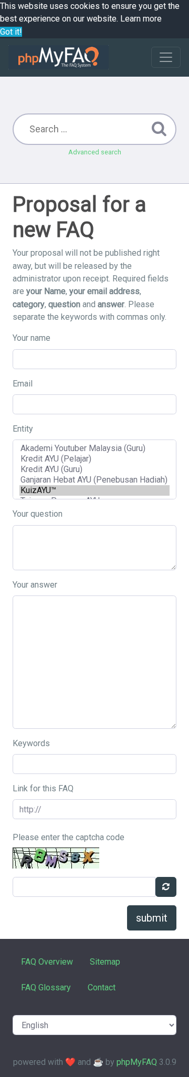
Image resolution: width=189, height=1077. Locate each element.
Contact (102, 987)
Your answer (35, 585)
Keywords (31, 743)
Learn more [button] (141, 19)
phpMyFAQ (137, 1062)
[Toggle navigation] (166, 57)
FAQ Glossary (46, 987)
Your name (31, 338)
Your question (37, 514)
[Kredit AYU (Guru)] (94, 469)
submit (151, 918)
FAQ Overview (47, 962)
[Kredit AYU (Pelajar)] (94, 459)
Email (23, 384)
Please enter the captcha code (68, 837)
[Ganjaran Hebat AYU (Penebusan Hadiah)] (94, 480)
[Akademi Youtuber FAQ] (58, 57)
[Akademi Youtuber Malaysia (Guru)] (94, 448)
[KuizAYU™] (94, 490)
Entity (23, 429)
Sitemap (105, 962)
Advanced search (94, 152)
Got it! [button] (11, 32)
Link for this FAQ (43, 788)
